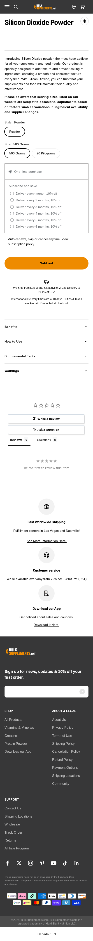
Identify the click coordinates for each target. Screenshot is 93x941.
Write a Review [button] (48, 419)
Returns (10, 840)
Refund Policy (62, 759)
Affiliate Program (17, 848)
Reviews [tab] (16, 440)
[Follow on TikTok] (65, 863)
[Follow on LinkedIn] (77, 863)
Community (60, 783)
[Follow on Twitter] (19, 863)
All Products (13, 719)
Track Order (13, 832)
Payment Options (65, 767)
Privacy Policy (62, 727)
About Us (59, 719)
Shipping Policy (63, 743)
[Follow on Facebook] (8, 863)
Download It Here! (46, 625)
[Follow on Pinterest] (42, 863)
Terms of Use (62, 736)
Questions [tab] (44, 440)
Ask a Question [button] (48, 430)
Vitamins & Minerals (19, 727)
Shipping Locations (66, 776)
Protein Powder (16, 743)
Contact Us (13, 808)
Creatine (11, 736)
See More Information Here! (47, 541)
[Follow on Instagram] (31, 863)
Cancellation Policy (66, 751)
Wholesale (12, 824)
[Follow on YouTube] (54, 863)
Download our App (18, 751)
